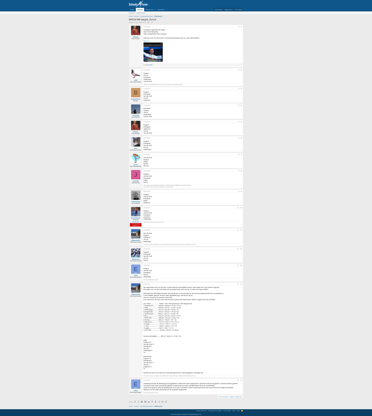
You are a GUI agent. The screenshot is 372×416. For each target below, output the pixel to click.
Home (132, 10)
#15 (241, 380)
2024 (148, 22)
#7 (241, 154)
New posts (132, 13)
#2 (241, 70)
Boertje (132, 22)
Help (233, 411)
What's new (149, 10)
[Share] (238, 26)
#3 (241, 89)
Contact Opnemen (201, 411)
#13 (241, 265)
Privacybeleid (227, 411)
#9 (241, 191)
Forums (140, 10)
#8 (241, 171)
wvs (152, 22)
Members (161, 10)
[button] (154, 9)
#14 (241, 284)
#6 (241, 138)
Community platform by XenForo (186, 414)
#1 (241, 26)
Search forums (140, 13)
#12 (241, 249)
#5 (241, 121)
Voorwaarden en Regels (215, 411)
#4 (241, 105)
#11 (241, 230)
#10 (241, 207)
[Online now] (136, 257)
